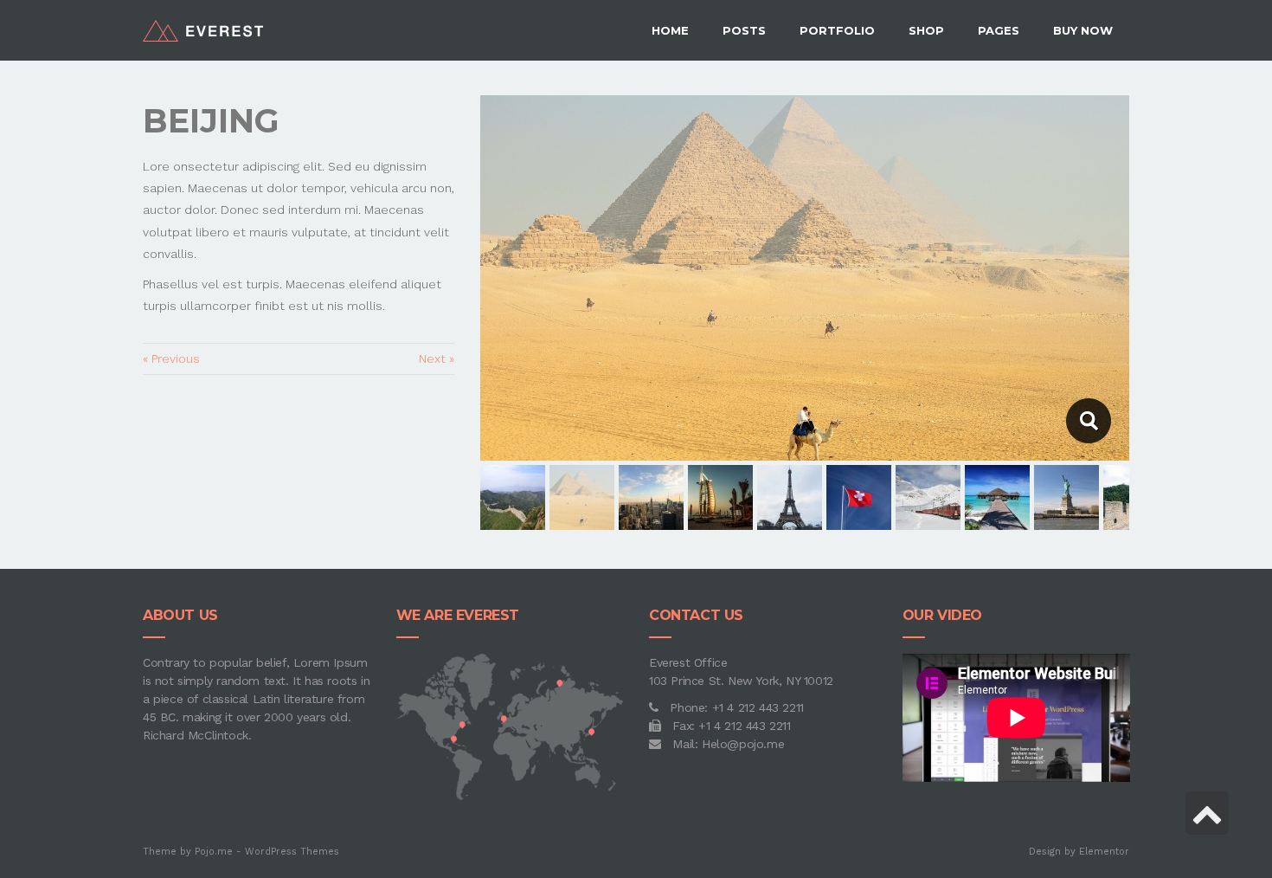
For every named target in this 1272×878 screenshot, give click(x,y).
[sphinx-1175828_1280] (1088, 420)
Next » (436, 358)
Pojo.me (214, 851)
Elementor (1104, 851)
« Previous (171, 358)
